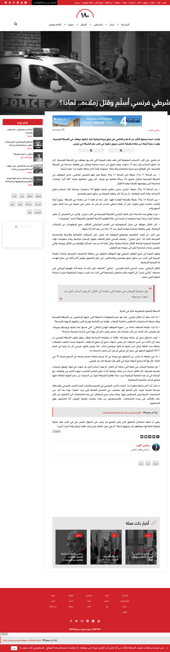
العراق (84, 24)
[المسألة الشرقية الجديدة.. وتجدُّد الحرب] (106, 547)
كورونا (125, 611)
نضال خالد (79, 549)
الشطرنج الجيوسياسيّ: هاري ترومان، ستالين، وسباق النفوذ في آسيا (18, 143)
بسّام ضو (114, 552)
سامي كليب (154, 130)
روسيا (20, 204)
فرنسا (141, 463)
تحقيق (145, 2)
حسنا (14, 648)
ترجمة (132, 2)
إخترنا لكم (98, 2)
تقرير (164, 2)
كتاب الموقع (87, 2)
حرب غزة (38, 204)
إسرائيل (38, 196)
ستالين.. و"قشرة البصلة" (23, 154)
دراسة (125, 2)
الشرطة (155, 463)
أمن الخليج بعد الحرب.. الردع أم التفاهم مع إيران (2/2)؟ (142, 556)
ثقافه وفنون (55, 24)
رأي (159, 2)
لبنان (112, 24)
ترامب (14, 196)
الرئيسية (125, 24)
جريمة (148, 463)
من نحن (77, 2)
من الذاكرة (108, 2)
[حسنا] (167, 648)
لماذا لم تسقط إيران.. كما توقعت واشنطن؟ (20, 130)
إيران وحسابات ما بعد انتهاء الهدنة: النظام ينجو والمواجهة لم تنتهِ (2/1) (19, 179)
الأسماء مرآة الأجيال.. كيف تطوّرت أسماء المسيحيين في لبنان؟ (19, 167)
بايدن (22, 196)
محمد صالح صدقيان (145, 549)
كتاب (139, 2)
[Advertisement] (106, 499)
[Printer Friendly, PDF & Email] (56, 432)
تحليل (153, 2)
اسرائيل (29, 196)
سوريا (71, 24)
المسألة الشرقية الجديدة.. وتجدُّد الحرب (108, 557)
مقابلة (117, 2)
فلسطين (98, 24)
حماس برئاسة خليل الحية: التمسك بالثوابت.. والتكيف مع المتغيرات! (72, 556)
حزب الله (29, 204)
